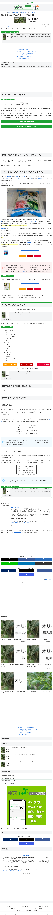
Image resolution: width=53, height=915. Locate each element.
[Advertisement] (26, 80)
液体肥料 (24, 271)
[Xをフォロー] (26, 570)
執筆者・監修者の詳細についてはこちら (12, 870)
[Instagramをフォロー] (26, 574)
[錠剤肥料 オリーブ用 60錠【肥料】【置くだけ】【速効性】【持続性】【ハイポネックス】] (7, 286)
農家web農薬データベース (8, 778)
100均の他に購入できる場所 (22, 54)
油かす (6, 178)
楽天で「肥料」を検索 (26, 364)
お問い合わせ (13, 908)
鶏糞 (19, 178)
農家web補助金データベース (8, 780)
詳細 (51, 66)
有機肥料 (3, 228)
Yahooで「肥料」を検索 (43, 364)
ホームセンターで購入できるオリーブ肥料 (26, 126)
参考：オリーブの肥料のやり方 (23, 58)
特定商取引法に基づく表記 (43, 906)
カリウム (31, 176)
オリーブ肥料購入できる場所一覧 (26, 121)
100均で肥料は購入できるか (22, 49)
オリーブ (3, 26)
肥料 (9, 26)
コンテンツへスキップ (5, 0)
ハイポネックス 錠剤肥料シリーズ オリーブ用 (30, 283)
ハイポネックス (29, 242)
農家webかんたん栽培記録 (8, 775)
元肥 (31, 178)
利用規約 (9, 906)
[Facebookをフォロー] (44, 570)
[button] (43, 563)
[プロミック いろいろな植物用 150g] (6, 252)
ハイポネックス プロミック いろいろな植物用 (30, 250)
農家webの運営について (39, 908)
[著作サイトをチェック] (11, 525)
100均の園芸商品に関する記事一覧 (24, 56)
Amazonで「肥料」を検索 (9, 364)
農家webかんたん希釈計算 (8, 783)
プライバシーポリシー (26, 906)
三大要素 (9, 176)
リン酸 (23, 176)
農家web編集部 (15, 507)
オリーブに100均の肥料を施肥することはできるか (27, 53)
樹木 (36, 411)
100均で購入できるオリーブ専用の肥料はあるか (26, 51)
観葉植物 (40, 178)
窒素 (17, 176)
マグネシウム (34, 221)
